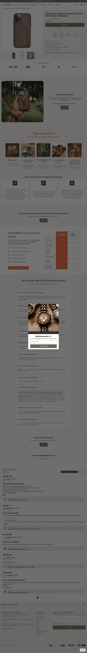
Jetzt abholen (43, 346)
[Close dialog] (57, 305)
